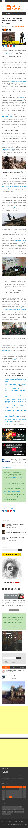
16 (24, 793)
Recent (14, 667)
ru (2, 30)
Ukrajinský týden (9, 53)
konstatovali (21, 97)
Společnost (9, 27)
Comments (22, 667)
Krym (23, 809)
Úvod (2, 821)
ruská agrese (10, 811)
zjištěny (15, 207)
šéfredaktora (5, 480)
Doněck (20, 806)
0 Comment (11, 26)
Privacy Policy (8, 821)
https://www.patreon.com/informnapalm (11, 491)
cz (5, 30)
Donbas (14, 806)
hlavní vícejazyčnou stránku (16, 477)
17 (3, 795)
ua (7, 30)
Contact (15, 821)
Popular (5, 667)
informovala (14, 136)
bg (9, 30)
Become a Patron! (13, 626)
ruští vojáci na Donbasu (19, 811)
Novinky (4, 27)
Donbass (22, 26)
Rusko (4, 811)
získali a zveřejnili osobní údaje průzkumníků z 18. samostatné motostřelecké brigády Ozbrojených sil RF (14, 309)
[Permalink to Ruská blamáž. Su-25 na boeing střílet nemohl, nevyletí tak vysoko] (3, 676)
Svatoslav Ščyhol (9, 508)
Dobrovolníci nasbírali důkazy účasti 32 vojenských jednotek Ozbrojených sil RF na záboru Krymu (15, 401)
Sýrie (4, 813)
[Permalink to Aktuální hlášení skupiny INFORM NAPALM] (3, 671)
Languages (21, 821)
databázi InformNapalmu (15, 359)
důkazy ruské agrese (7, 809)
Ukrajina (9, 813)
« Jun (3, 801)
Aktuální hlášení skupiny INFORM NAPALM (15, 670)
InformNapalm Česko (6, 467)
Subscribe (6, 662)
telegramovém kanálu (7, 116)
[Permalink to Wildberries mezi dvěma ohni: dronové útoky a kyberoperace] (3, 538)
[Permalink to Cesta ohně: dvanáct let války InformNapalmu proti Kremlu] (3, 525)
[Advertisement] (14, 720)
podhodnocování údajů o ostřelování (18, 81)
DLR (10, 806)
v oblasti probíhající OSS (7, 149)
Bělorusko (5, 806)
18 (7, 795)
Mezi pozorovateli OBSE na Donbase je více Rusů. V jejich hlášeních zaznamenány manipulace (15, 390)
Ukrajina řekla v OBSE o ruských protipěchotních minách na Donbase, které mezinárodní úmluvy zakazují (15, 379)
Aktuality (17, 26)
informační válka (16, 809)
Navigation (7, 13)
